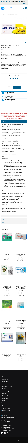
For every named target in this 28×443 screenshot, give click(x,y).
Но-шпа (4, 405)
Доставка (4, 383)
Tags (3, 219)
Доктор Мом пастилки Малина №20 (7, 321)
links (24, 3)
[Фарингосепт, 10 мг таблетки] (25, 42)
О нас (3, 376)
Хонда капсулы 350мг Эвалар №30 (7, 354)
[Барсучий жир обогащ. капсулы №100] (7, 274)
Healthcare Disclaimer (6, 395)
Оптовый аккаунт (6, 391)
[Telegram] (8, 432)
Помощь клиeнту (6, 388)
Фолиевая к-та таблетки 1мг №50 (20, 253)
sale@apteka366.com (7, 421)
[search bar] (23, 8)
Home (4, 14)
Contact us (22, 1)
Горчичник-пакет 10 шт (21, 354)
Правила (4, 393)
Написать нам (5, 379)
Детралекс (4, 415)
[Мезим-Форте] (7, 241)
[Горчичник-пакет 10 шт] (21, 342)
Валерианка (5, 413)
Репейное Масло (6, 410)
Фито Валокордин (6, 408)
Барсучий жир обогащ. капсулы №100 (7, 287)
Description (4, 121)
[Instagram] (5, 432)
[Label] (21, 241)
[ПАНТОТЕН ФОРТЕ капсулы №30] (21, 309)
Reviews (4, 222)
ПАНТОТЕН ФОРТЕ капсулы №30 (21, 321)
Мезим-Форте (7, 253)
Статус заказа (14, 1)
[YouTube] (2, 432)
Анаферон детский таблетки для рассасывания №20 (21, 287)
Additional (4, 216)
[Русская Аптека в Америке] (6, 8)
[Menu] (20, 8)
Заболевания (5, 398)
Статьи (3, 400)
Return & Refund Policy (7, 386)
